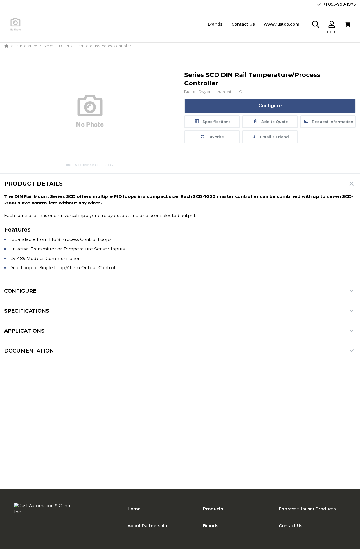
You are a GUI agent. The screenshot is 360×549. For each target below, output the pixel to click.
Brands (210, 525)
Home (134, 508)
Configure (270, 105)
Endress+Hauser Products (307, 508)
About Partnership (147, 525)
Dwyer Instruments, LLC (220, 92)
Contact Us (290, 525)
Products (213, 508)
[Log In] (332, 24)
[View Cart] (348, 24)
